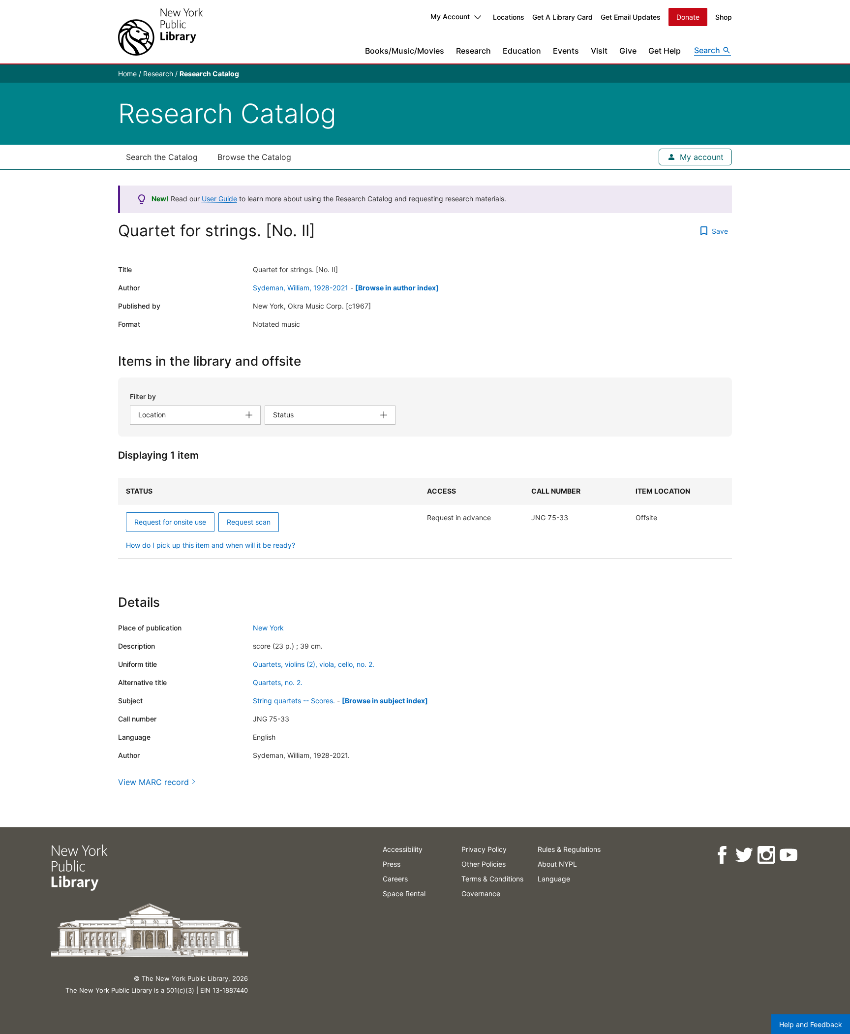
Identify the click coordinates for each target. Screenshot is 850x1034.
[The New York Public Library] (160, 32)
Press (391, 864)
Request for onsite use (170, 522)
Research (473, 51)
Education (522, 51)
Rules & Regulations (569, 849)
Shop (723, 17)
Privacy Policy (484, 849)
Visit (599, 51)
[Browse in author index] (397, 287)
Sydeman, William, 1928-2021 (300, 287)
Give (628, 51)
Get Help (664, 51)
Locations (508, 17)
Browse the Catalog (254, 157)
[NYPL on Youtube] (788, 855)
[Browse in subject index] (385, 700)
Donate (687, 17)
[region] (425, 518)
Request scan (249, 522)
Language (554, 879)
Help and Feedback (810, 1024)
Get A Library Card (562, 17)
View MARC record (153, 782)
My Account (450, 16)
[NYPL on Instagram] (766, 855)
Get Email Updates (631, 17)
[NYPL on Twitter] (744, 855)
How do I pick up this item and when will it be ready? (210, 545)
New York (268, 628)
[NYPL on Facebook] (721, 855)
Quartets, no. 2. (278, 682)
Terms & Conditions (492, 879)
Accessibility (403, 849)
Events (566, 51)
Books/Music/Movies (404, 51)
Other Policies (483, 864)
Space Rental (404, 893)
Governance (480, 893)
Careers (395, 879)
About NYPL (557, 864)
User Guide (219, 198)
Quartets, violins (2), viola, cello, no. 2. (313, 664)
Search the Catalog (162, 157)
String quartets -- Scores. (294, 700)
